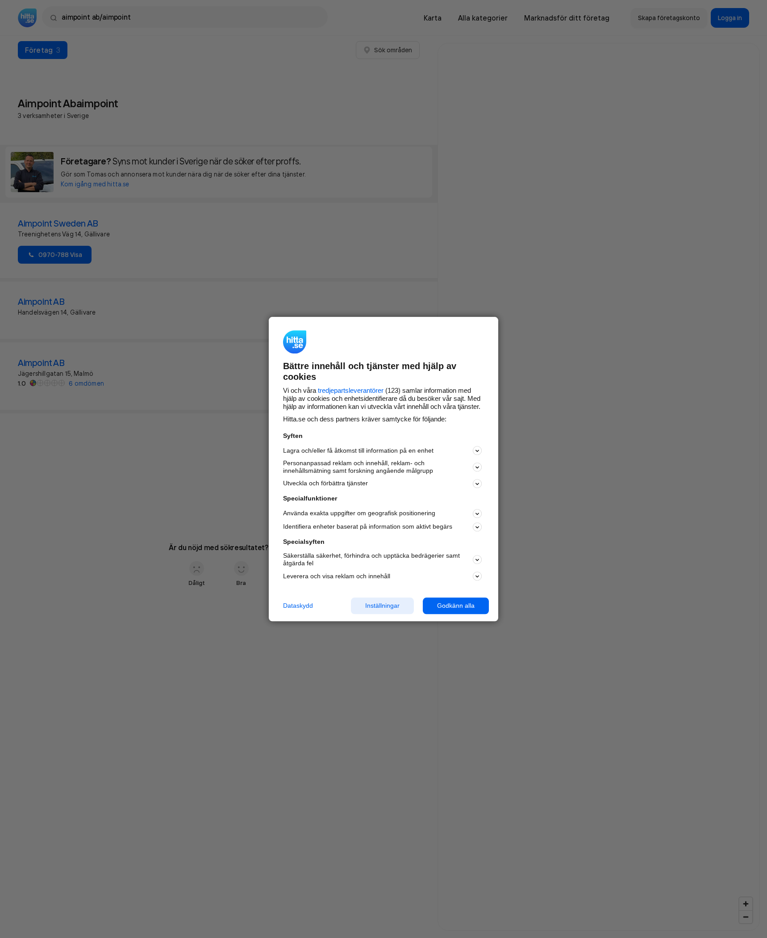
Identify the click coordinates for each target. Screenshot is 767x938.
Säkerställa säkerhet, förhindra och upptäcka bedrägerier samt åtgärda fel (371, 559)
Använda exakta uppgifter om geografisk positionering (359, 513)
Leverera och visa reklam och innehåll (336, 576)
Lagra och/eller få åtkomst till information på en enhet (358, 450)
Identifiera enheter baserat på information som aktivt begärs (367, 526)
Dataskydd (298, 605)
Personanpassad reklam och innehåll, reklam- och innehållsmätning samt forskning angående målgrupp (358, 467)
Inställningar (382, 605)
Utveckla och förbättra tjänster (325, 483)
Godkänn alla (456, 605)
